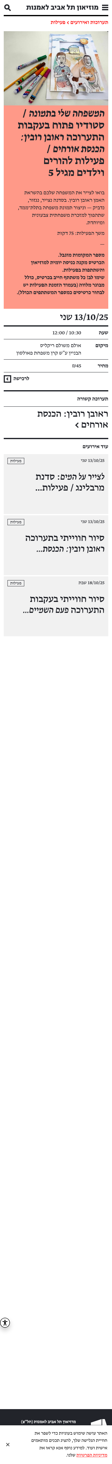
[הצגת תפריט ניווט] (105, 7)
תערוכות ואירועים (89, 22)
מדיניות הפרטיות (92, 1455)
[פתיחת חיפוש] (7, 7)
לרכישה (20, 378)
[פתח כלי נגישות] (5, 1323)
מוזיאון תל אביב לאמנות (62, 7)
